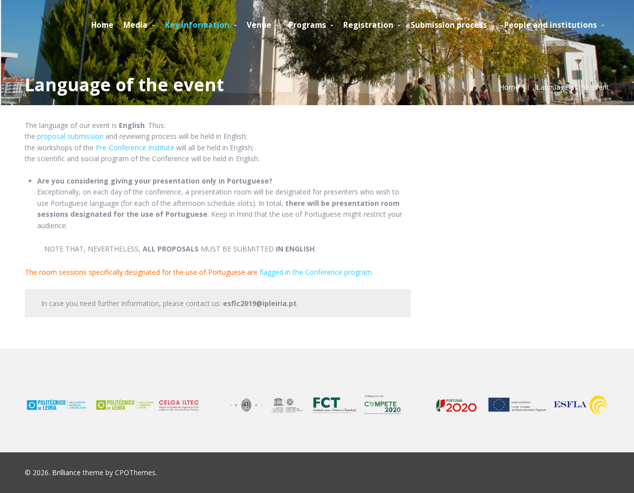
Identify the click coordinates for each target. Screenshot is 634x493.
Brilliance (66, 472)
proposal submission (70, 136)
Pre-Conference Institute (135, 147)
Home (509, 87)
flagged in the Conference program (316, 272)
